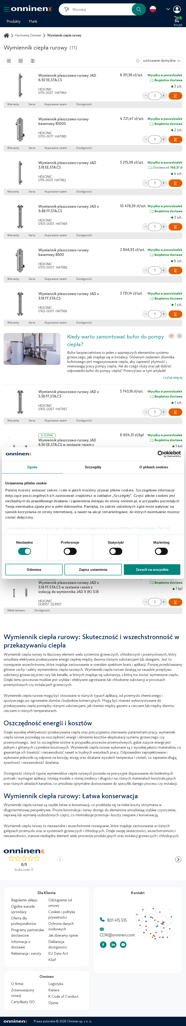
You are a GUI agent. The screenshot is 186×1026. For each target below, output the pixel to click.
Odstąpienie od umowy (60, 903)
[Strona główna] (7, 35)
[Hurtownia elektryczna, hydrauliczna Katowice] (164, 950)
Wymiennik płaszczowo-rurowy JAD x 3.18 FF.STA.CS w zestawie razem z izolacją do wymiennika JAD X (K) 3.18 (68, 587)
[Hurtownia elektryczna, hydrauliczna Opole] (158, 946)
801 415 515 (117, 920)
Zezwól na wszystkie (152, 569)
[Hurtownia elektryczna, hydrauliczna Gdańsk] (161, 910)
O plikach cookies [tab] (154, 467)
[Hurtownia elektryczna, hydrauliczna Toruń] (160, 923)
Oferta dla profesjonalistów (23, 921)
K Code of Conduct (63, 996)
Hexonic (45, 89)
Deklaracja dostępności (57, 945)
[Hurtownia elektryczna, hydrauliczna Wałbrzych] (148, 945)
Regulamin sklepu (24, 900)
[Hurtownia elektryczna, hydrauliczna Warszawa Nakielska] (175, 929)
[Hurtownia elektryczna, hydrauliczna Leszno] (151, 935)
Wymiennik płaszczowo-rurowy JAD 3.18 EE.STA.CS (67, 165)
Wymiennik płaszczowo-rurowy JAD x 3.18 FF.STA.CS (68, 296)
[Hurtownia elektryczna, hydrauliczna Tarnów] (175, 951)
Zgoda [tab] (32, 467)
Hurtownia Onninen (28, 35)
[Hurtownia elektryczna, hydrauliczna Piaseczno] (175, 932)
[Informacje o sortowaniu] (138, 60)
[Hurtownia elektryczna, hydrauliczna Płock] (168, 929)
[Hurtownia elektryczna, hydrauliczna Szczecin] (138, 918)
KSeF (52, 960)
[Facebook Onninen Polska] (103, 945)
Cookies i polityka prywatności (61, 915)
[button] (139, 9)
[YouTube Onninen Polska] (123, 945)
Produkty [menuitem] (14, 21)
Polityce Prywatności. (138, 528)
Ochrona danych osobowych (61, 926)
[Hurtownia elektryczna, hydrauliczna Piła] (150, 922)
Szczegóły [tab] (93, 467)
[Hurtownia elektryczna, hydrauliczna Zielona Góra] (142, 934)
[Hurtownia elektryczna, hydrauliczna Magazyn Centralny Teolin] (167, 935)
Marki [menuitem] (33, 21)
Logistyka (55, 984)
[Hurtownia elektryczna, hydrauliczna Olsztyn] (171, 915)
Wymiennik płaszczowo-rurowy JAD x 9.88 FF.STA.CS (68, 208)
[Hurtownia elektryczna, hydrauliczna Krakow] (171, 951)
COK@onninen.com (117, 935)
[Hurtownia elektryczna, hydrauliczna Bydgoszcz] (158, 922)
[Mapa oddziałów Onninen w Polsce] (155, 943)
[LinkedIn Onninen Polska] (113, 945)
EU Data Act (58, 953)
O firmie (17, 984)
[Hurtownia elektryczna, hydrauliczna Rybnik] (161, 951)
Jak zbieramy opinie (63, 935)
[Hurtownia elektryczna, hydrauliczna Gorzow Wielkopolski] (141, 927)
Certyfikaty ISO (23, 1002)
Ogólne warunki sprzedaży (23, 909)
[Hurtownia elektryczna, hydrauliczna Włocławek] (164, 927)
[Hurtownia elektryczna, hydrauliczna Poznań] (151, 928)
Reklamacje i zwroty (26, 953)
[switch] (70, 551)
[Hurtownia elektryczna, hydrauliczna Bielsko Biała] (164, 953)
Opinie (53, 1003)
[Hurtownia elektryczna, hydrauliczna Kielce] (174, 943)
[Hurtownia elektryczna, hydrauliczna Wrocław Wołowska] (151, 941)
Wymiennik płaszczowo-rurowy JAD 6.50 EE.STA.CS (67, 77)
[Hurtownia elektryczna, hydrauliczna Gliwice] (162, 948)
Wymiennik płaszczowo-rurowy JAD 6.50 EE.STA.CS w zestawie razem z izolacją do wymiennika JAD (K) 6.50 (67, 445)
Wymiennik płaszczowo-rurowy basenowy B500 (63, 252)
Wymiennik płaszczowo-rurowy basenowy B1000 (63, 121)
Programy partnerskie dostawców (27, 933)
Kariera (53, 990)
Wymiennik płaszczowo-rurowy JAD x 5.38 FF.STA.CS (68, 394)
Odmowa (34, 569)
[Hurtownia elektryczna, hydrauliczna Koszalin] (146, 911)
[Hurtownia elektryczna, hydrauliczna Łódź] (166, 936)
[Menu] (7, 9)
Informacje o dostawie (20, 945)
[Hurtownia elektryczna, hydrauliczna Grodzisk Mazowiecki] (173, 932)
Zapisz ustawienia (93, 569)
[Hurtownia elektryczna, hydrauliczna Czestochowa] (165, 944)
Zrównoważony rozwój (22, 993)
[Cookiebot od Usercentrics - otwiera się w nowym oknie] (161, 453)
